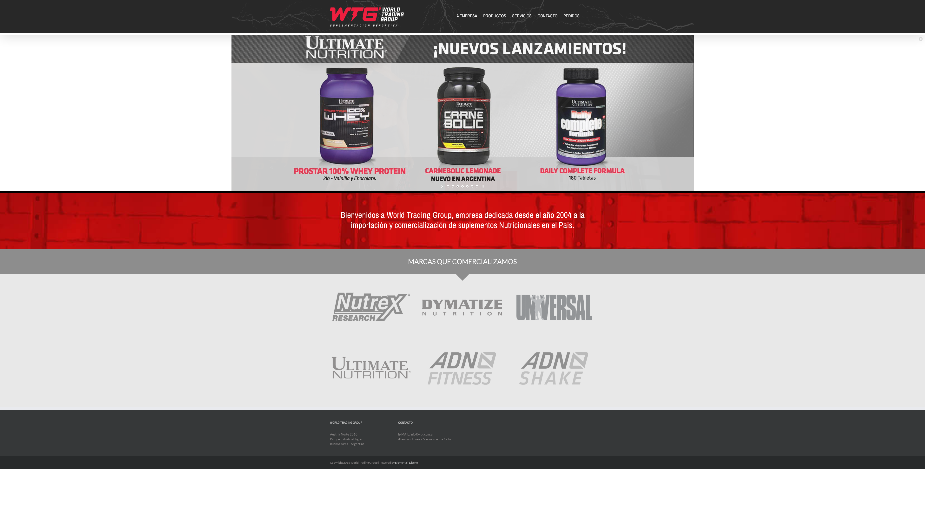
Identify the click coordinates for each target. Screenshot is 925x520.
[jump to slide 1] (448, 186)
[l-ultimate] (370, 343)
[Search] (587, 15)
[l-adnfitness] (462, 343)
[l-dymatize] (462, 281)
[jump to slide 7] (477, 186)
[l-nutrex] (370, 281)
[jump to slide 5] (467, 186)
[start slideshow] (443, 186)
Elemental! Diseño (406, 462)
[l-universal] (554, 281)
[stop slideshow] (482, 186)
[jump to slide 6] (472, 186)
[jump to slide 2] (452, 186)
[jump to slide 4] (462, 186)
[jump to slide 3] (457, 186)
